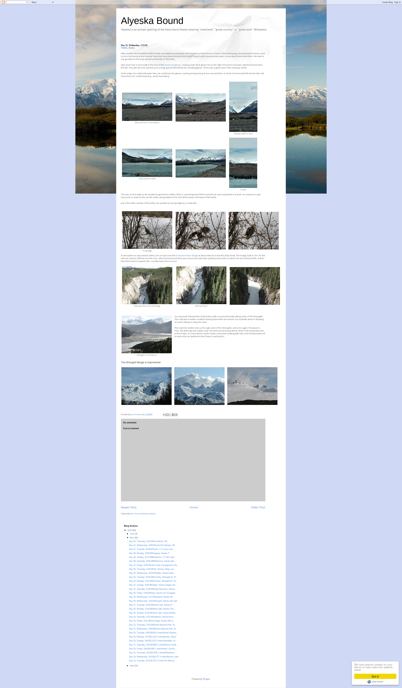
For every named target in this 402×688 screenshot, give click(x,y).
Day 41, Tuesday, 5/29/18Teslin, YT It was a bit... (151, 549)
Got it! (375, 676)
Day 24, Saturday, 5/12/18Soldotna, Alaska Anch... (152, 617)
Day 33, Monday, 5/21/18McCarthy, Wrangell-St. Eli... (153, 581)
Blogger (206, 679)
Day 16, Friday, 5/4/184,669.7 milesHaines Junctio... (153, 648)
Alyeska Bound (152, 20)
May (132, 537)
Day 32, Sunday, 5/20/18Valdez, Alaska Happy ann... (153, 585)
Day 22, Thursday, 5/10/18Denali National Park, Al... (153, 625)
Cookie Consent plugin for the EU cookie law (375, 681)
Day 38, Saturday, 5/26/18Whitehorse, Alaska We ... (153, 561)
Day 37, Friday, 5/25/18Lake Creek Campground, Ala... (154, 565)
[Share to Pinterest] (176, 414)
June (132, 534)
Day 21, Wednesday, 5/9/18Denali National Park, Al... (153, 629)
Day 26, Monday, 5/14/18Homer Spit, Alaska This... (152, 609)
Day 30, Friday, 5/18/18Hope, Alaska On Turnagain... (153, 593)
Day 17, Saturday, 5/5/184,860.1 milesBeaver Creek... (153, 645)
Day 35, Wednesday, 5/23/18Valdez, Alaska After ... (152, 573)
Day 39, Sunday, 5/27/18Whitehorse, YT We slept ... (153, 557)
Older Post (258, 507)
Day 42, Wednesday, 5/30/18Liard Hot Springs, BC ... (153, 545)
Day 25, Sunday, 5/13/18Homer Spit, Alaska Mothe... (153, 613)
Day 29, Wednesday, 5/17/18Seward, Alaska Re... (151, 597)
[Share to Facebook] (173, 414)
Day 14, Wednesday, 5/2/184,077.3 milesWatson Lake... (154, 656)
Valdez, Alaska (128, 48)
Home (194, 507)
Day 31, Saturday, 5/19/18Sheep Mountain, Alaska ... (153, 589)
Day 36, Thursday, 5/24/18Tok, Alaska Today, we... (152, 569)
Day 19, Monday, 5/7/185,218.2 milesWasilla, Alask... (153, 637)
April (132, 665)
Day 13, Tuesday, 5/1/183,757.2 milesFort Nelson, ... (153, 660)
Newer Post (129, 507)
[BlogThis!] (167, 414)
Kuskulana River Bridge (187, 255)
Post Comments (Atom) (144, 513)
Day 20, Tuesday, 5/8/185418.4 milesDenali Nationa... (153, 632)
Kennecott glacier (172, 64)
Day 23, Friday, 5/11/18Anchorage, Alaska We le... (152, 621)
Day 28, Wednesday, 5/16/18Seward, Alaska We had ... (154, 601)
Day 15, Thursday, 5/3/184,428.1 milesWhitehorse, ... (153, 652)
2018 (129, 530)
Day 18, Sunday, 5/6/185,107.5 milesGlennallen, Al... (153, 640)
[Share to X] (170, 414)
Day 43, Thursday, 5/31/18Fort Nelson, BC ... (149, 541)
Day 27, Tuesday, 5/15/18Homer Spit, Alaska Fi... (151, 605)
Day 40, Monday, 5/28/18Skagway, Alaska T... (150, 553)
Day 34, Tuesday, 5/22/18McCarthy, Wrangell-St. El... (153, 577)
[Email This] (164, 414)
